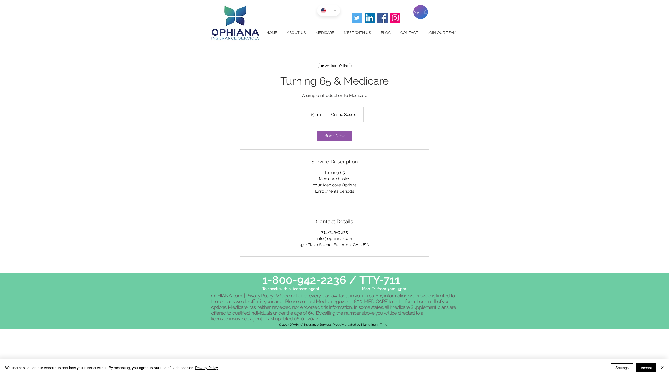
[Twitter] (357, 18)
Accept (646, 367)
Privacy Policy (259, 295)
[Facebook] (382, 18)
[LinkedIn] (370, 18)
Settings (622, 367)
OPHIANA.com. (227, 295)
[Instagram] (395, 18)
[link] (334, 136)
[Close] (663, 367)
